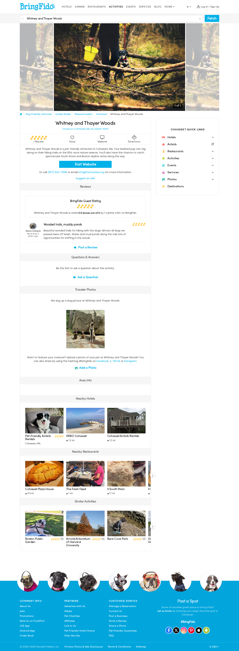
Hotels (67, 6)
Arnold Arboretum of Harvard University (78, 542)
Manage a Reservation (122, 606)
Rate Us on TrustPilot (32, 621)
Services (145, 6)
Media (68, 611)
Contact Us (115, 611)
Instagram (130, 361)
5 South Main (116, 489)
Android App (27, 630)
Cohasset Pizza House (39, 489)
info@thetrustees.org (91, 172)
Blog (157, 6)
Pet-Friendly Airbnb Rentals (38, 437)
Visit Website (85, 164)
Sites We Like (72, 635)
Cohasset (101, 114)
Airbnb (80, 6)
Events (131, 6)
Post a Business (118, 616)
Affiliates (69, 621)
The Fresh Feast (76, 489)
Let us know (164, 611)
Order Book (27, 635)
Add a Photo (87, 368)
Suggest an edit (85, 178)
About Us (25, 606)
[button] (188, 137)
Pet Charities (72, 616)
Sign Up (214, 6)
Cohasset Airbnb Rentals (123, 436)
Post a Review (88, 247)
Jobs (22, 611)
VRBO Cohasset (76, 436)
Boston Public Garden (34, 540)
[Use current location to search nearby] (200, 18)
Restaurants (97, 6)
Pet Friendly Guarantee (123, 630)
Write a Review (118, 621)
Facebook (102, 361)
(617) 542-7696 (57, 172)
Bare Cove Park (117, 539)
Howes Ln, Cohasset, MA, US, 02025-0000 (85, 129)
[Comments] (75, 345)
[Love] (69, 345)
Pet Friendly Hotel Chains (79, 630)
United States (63, 114)
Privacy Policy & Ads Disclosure (84, 646)
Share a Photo (117, 626)
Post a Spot (187, 601)
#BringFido (188, 622)
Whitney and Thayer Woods (126, 114)
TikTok (116, 361)
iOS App (25, 626)
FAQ (111, 635)
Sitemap (141, 646)
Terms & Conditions (119, 646)
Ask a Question (87, 277)
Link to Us (70, 626)
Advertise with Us (74, 606)
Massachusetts (83, 114)
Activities (116, 6)
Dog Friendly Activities (39, 114)
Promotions (27, 616)
